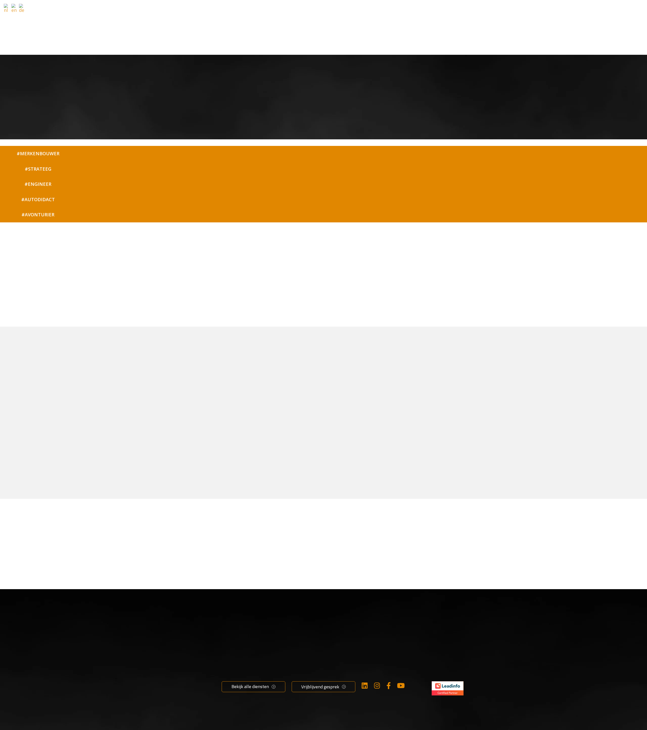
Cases (423, 10)
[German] (22, 8)
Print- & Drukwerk (311, 696)
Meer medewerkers (243, 670)
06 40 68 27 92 (312, 326)
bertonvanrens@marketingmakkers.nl (250, 326)
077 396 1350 (446, 685)
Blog (367, 679)
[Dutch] (7, 8)
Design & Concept (311, 679)
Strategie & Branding (315, 662)
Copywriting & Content (317, 670)
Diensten (352, 10)
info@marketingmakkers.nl (461, 676)
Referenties (392, 10)
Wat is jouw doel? (305, 10)
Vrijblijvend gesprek (480, 8)
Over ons (371, 662)
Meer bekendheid (241, 679)
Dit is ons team (378, 696)
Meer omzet (235, 662)
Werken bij (373, 670)
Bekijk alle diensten (250, 686)
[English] (14, 8)
